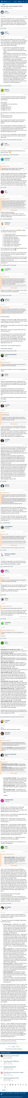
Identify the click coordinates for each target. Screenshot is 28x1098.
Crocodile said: (4, 166)
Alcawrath (5, 1079)
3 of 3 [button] (18, 1046)
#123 (26, 759)
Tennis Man (6, 1057)
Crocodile (4, 8)
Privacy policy (16, 1093)
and (7, 85)
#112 (26, 410)
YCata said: (4, 762)
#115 (26, 531)
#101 (26, 16)
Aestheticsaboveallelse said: (7, 630)
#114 (26, 490)
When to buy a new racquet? (11, 1055)
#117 (26, 575)
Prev (14, 1046)
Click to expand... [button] (14, 210)
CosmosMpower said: (6, 606)
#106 (26, 196)
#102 (26, 37)
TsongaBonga (6, 1068)
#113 (26, 444)
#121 (26, 725)
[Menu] (1, 1)
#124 (26, 804)
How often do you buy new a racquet (13, 1072)
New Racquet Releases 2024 (11, 1078)
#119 (26, 627)
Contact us (3, 1093)
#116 (26, 558)
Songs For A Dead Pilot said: (7, 854)
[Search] (26, 1)
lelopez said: (4, 534)
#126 (26, 912)
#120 (26, 647)
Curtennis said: (5, 578)
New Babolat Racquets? (10, 1067)
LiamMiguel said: (5, 362)
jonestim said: (4, 412)
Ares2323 (5, 1062)
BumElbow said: (5, 198)
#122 (26, 737)
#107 (26, 227)
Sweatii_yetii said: (5, 740)
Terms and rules (9, 1093)
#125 (26, 851)
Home (24, 1093)
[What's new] (23, 1)
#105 (26, 163)
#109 (26, 304)
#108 (26, 274)
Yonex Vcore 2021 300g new (11, 1061)
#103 (26, 94)
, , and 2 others (13, 716)
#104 (26, 148)
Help (21, 1093)
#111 (26, 379)
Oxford (5, 1073)
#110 (26, 359)
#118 (26, 603)
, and (12, 139)
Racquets (10, 1057)
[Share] (24, 16)
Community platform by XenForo (11, 1096)
